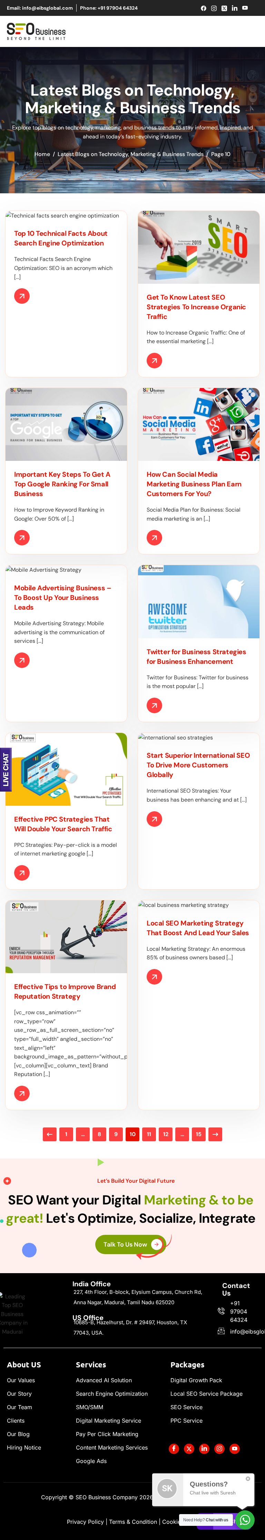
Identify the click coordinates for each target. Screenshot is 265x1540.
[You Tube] (234, 1449)
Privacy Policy (85, 1521)
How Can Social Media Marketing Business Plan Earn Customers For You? (194, 484)
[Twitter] (224, 8)
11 (149, 1134)
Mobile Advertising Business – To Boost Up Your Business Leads (62, 597)
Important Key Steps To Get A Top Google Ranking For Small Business (62, 484)
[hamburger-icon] (251, 31)
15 (199, 1134)
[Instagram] (214, 8)
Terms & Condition (133, 1521)
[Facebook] (203, 8)
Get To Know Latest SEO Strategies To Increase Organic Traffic (196, 307)
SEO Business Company (114, 1497)
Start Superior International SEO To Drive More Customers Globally (198, 765)
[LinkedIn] (234, 8)
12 (165, 1134)
